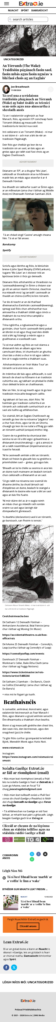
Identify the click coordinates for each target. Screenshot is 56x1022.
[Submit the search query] (10, 19)
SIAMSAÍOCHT (39, 10)
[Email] (45, 854)
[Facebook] (38, 854)
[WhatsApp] (32, 859)
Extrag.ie (37, 818)
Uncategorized (14, 59)
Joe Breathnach (20, 86)
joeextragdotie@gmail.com (25, 789)
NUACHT (13, 10)
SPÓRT (25, 10)
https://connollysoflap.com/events (23, 653)
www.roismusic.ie (13, 747)
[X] (32, 854)
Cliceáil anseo (28, 926)
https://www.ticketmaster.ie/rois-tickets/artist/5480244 (23, 674)
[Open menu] (7, 4)
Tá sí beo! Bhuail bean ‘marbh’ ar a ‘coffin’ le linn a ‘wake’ (29, 879)
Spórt (12, 959)
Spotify (6, 250)
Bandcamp (8, 244)
